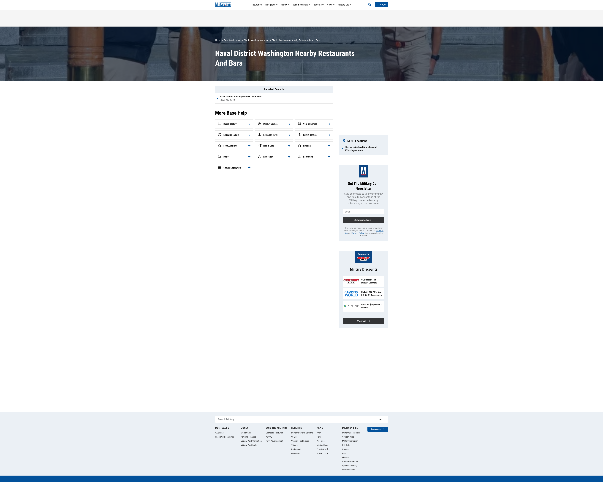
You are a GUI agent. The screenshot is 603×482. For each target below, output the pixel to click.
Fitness (345, 457)
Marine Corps (323, 445)
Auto (344, 453)
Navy (319, 437)
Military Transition (350, 441)
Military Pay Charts (249, 445)
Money (284, 5)
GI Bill (293, 437)
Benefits (318, 5)
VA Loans (219, 433)
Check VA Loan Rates (224, 437)
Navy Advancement (274, 441)
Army (319, 433)
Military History (348, 469)
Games (345, 449)
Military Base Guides (351, 433)
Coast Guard (322, 449)
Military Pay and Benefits (302, 433)
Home (218, 40)
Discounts (295, 453)
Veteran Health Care (300, 441)
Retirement (296, 449)
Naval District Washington (250, 40)
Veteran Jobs (348, 437)
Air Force (321, 441)
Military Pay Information (251, 441)
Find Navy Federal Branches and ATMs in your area (361, 148)
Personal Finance (248, 437)
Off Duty (346, 445)
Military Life (343, 5)
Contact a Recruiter (274, 433)
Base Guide (229, 40)
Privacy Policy (358, 233)
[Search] (369, 4)
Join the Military (300, 5)
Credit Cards (246, 433)
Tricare (294, 445)
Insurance (257, 5)
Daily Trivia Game (350, 461)
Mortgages (270, 5)
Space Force (322, 453)
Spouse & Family (349, 465)
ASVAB (269, 437)
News (329, 5)
